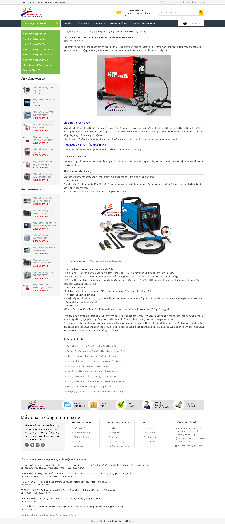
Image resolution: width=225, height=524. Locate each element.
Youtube (43, 445)
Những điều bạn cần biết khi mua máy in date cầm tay (91, 376)
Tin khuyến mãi (151, 441)
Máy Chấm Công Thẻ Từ (34, 44)
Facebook (27, 445)
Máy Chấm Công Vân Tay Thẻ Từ (38, 49)
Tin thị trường (150, 432)
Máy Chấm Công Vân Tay (34, 34)
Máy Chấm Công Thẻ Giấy (35, 39)
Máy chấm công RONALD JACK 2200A (42, 138)
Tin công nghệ (150, 437)
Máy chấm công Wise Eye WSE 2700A (43, 236)
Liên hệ (77, 441)
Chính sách (114, 437)
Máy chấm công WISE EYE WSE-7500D (43, 113)
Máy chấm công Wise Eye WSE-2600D (43, 151)
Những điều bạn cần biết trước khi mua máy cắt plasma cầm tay (96, 381)
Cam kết (112, 428)
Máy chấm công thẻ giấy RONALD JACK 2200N (42, 164)
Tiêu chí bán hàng (82, 432)
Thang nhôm (37, 515)
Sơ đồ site (78, 445)
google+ (37, 445)
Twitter (32, 445)
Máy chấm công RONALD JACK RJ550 (42, 212)
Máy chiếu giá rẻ (71, 515)
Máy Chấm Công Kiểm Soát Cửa (37, 55)
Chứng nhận (114, 432)
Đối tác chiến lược (82, 437)
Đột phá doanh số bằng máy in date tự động (87, 366)
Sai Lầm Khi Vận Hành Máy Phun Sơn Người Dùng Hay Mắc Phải (96, 351)
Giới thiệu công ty (82, 428)
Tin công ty (90, 31)
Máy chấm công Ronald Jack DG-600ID (44, 249)
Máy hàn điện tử (53, 515)
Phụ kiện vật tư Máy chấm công (37, 65)
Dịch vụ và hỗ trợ (116, 441)
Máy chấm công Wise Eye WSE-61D (43, 89)
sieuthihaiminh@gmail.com (190, 445)
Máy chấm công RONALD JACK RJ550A (43, 261)
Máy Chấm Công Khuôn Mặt (35, 60)
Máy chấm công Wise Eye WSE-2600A (43, 126)
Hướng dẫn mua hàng (119, 445)
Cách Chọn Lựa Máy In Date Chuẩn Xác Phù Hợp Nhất (91, 346)
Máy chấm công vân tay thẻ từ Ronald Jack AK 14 (44, 224)
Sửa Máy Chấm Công (32, 70)
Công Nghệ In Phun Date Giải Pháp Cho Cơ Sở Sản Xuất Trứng (95, 391)
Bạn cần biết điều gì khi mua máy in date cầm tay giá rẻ (92, 371)
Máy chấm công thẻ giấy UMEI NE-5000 (42, 175)
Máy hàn (25, 515)
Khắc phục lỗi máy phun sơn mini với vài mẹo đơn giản (91, 356)
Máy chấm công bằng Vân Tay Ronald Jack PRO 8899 (43, 201)
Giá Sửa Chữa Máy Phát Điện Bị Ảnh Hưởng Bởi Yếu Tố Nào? (94, 361)
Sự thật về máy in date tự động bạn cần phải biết (89, 386)
